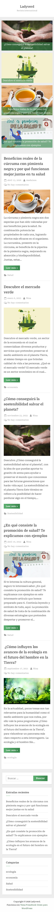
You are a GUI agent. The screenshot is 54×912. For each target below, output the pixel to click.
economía (12, 387)
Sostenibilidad (15, 513)
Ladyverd (27, 6)
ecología (11, 757)
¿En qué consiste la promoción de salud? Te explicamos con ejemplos (25, 530)
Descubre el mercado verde (22, 815)
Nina (28, 298)
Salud (10, 275)
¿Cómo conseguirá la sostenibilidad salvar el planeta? (23, 404)
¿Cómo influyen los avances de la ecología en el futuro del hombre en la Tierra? (27, 845)
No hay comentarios (18, 185)
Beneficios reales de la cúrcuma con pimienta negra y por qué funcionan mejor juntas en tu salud (27, 805)
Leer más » (13, 268)
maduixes (31, 180)
